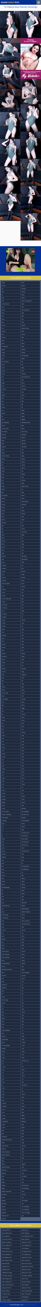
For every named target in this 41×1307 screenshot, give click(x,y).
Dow (3, 665)
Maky (3, 1158)
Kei (3, 994)
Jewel (3, 884)
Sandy (23, 893)
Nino (23, 547)
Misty (23, 346)
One (23, 635)
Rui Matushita (25, 869)
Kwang (3, 1048)
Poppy (23, 784)
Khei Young (5, 1000)
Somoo (23, 951)
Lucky (3, 1115)
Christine (4, 614)
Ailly (3, 298)
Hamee (4, 799)
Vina (23, 1100)
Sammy (23, 887)
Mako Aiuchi (5, 1145)
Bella (3, 486)
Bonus (3, 541)
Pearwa (23, 699)
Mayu (3, 1188)
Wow (23, 1139)
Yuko (23, 1182)
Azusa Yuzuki (5, 428)
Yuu (23, 1203)
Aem (3, 291)
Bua (3, 559)
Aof (3, 380)
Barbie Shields (5, 456)
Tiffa (23, 1018)
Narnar (23, 465)
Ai (2, 294)
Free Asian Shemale (7, 1239)
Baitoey (4, 434)
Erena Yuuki (5, 693)
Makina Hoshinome (7, 1139)
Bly (3, 525)
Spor (23, 966)
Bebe (3, 471)
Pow (23, 790)
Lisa (3, 1091)
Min (22, 319)
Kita (3, 1021)
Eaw (3, 677)
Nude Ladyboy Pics (7, 1245)
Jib (2, 890)
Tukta (23, 1070)
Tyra (23, 1082)
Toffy (23, 1036)
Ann (3, 358)
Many (3, 1164)
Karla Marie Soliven (7, 969)
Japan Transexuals (26, 1294)
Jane (3, 845)
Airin (3, 307)
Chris (3, 611)
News (23, 519)
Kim (3, 1015)
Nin (22, 538)
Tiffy (23, 1021)
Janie (3, 848)
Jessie (3, 881)
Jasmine (4, 854)
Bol (3, 532)
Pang (23, 671)
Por (22, 787)
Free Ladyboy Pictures (27, 1236)
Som (23, 948)
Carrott (4, 577)
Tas (22, 1000)
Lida (3, 1079)
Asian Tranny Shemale (7, 1284)
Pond (23, 766)
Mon (23, 380)
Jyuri (3, 936)
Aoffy (3, 383)
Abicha (3, 285)
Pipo (23, 744)
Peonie (23, 714)
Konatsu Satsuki (6, 1030)
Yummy (24, 1194)
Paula (23, 690)
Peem (23, 705)
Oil (22, 626)
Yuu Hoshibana (25, 1209)
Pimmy (23, 732)
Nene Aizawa (25, 501)
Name (23, 428)
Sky (22, 933)
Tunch (23, 1076)
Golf (3, 781)
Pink (23, 738)
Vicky (23, 1097)
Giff (3, 766)
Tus (22, 1079)
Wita (23, 1133)
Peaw (23, 702)
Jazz (3, 860)
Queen (23, 802)
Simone (23, 930)
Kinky (3, 1018)
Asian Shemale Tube (7, 1251)
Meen (3, 1197)
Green (3, 793)
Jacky (3, 839)
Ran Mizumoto (25, 814)
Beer (3, 477)
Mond (23, 383)
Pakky (23, 656)
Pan (22, 665)
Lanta (3, 1057)
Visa (23, 1103)
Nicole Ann (24, 532)
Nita (23, 550)
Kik (3, 1009)
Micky (23, 294)
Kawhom (4, 987)
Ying (23, 1158)
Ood (23, 638)
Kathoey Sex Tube (26, 1269)
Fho (3, 729)
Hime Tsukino (5, 811)
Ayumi (3, 425)
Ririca (23, 848)
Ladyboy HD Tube (26, 1287)
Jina (3, 896)
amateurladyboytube (27, 1291)
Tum (23, 1073)
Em (3, 684)
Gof (3, 775)
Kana (3, 948)
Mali (3, 1161)
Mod (23, 370)
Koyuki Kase (5, 1039)
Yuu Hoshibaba (25, 1206)
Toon (23, 1048)
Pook (23, 775)
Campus (4, 565)
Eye (3, 705)
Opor (23, 647)
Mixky (23, 358)
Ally (3, 322)
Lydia (3, 1124)
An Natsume (5, 346)
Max (3, 1176)
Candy (3, 571)
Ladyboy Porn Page (7, 1272)
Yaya (23, 1149)
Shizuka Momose (26, 924)
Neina (23, 495)
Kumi (3, 1042)
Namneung (24, 431)
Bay (3, 462)
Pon (23, 763)
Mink (23, 331)
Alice (3, 313)
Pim (23, 729)
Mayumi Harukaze (6, 1191)
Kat (3, 978)
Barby (3, 459)
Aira (3, 301)
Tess (23, 1015)
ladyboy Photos (6, 1269)
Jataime (4, 857)
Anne (3, 367)
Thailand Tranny (6, 1294)
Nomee (23, 571)
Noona (23, 586)
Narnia (23, 468)
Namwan (24, 443)
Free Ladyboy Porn (26, 1245)
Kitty (3, 1024)
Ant (3, 377)
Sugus (23, 969)
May (3, 1179)
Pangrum (24, 674)
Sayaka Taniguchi (26, 911)
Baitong (4, 437)
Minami (23, 325)
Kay (3, 990)
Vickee (23, 1094)
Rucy (23, 860)
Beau (3, 468)
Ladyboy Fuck (25, 1230)
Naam (23, 410)
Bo (2, 529)
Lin (3, 1085)
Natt (23, 477)
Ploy (23, 753)
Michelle (24, 288)
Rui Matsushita (25, 866)
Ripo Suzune (25, 845)
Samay (23, 884)
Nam (23, 425)
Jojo (3, 899)
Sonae (23, 954)
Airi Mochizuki (5, 304)
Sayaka (23, 905)
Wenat (23, 1118)
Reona (23, 826)
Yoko (23, 1167)
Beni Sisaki (4, 495)
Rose (23, 857)
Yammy (23, 1145)
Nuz (23, 614)
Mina (23, 322)
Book (3, 544)
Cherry (4, 595)
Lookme (4, 1103)
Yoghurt (24, 1164)
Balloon (4, 446)
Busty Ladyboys (6, 1248)
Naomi (23, 462)
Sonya (23, 960)
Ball (3, 443)
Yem (23, 1155)
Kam (3, 945)
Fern (3, 726)
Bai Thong (4, 431)
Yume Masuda (25, 1188)
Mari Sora (4, 1170)
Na (22, 407)
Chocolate (4, 604)
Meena (4, 1200)
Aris (3, 401)
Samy (23, 890)
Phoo (23, 726)
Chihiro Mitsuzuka (6, 598)
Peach (23, 693)
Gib (3, 759)
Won (23, 1136)
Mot (23, 401)
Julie (3, 921)
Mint (23, 337)
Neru (23, 507)
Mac (3, 1130)
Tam (23, 987)
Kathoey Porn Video (27, 1263)
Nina (23, 541)
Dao (3, 632)
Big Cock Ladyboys (6, 1242)
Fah (3, 711)
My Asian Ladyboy (26, 1281)
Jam (3, 842)
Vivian (23, 1106)
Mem (23, 282)
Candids (4, 568)
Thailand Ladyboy (6, 1300)
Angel (3, 349)
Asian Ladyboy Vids (7, 1278)
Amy (3, 343)
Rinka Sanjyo (25, 839)
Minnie (23, 334)
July (3, 924)
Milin (23, 313)
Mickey (23, 291)
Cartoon (4, 580)
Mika (23, 304)
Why (23, 1124)
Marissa (4, 1173)
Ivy (2, 829)
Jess (3, 878)
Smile (23, 936)
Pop (23, 781)
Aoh (3, 386)
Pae (22, 650)
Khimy (3, 1003)
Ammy (3, 337)
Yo (22, 1161)
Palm (23, 659)
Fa (2, 708)
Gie (3, 763)
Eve (3, 702)
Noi (22, 565)
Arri (3, 410)
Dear (3, 638)
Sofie (23, 945)
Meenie (4, 1209)
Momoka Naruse (26, 377)
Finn (3, 732)
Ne (22, 489)
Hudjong (4, 820)
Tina (23, 1024)
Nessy (23, 510)
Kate (3, 981)
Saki (23, 875)
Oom (23, 641)
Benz (3, 501)
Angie (3, 352)
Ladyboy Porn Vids (26, 1242)
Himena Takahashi (6, 814)
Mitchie (23, 349)
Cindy (3, 620)
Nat (22, 471)
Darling (4, 635)
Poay (23, 756)
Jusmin (3, 930)
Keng (3, 997)
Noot (23, 589)
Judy (3, 911)
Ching (3, 601)
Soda (23, 942)
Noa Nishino (25, 559)
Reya (23, 829)
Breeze (4, 556)
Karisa (3, 966)
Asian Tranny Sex (26, 1260)
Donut (3, 662)
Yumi (23, 1191)
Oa (22, 617)
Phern (23, 720)
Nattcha (23, 480)
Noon (23, 583)
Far (3, 723)
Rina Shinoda (25, 835)
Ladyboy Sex (5, 1297)
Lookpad (4, 1106)
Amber (4, 331)
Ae (2, 288)
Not (22, 592)
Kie (3, 1006)
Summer (24, 975)
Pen (23, 711)
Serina (23, 914)
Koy (3, 1033)
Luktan (3, 1118)
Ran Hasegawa (25, 811)
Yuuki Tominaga (26, 1212)
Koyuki (3, 1036)
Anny (3, 374)
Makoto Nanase (6, 1152)
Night (23, 535)
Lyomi (3, 1127)
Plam (23, 750)
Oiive (23, 623)
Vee (23, 1091)
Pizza (23, 747)
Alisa (3, 319)
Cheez (3, 592)
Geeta (3, 756)
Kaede (3, 939)
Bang (3, 453)
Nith (23, 553)
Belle (3, 489)
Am (3, 328)
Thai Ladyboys (25, 1248)
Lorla (3, 1109)
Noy (23, 598)
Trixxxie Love (25, 1060)
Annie (3, 370)
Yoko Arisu (24, 1170)
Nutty (23, 611)
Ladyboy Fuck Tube (26, 1257)
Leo (3, 1076)
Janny (3, 851)
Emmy (3, 687)
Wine (23, 1130)
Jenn (3, 872)
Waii (23, 1109)
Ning (23, 544)
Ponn (23, 769)
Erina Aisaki (5, 699)
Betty (3, 510)
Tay (22, 1006)
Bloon (3, 519)
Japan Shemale (6, 1263)
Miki (23, 307)
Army (3, 407)
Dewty (3, 653)
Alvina (3, 325)
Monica (23, 386)
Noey (23, 562)
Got (3, 787)
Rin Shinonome (25, 832)
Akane (3, 310)
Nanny (23, 459)
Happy (3, 802)
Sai (22, 872)
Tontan (23, 1042)
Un (22, 1088)
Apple (3, 395)
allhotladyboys (25, 1297)
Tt (22, 1063)
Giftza (3, 769)
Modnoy (24, 374)
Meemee (4, 1194)
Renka (23, 823)
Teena (23, 1012)
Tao (22, 994)
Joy (3, 908)
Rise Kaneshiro (25, 851)
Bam (3, 449)
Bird (3, 516)
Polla (23, 759)
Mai (3, 1133)
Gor (3, 784)
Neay (23, 492)
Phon (23, 723)
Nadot (23, 416)
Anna (3, 364)
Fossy (3, 747)
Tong (23, 1039)
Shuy (23, 927)
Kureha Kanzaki (6, 1045)
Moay (23, 367)
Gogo (3, 778)
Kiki (3, 1012)
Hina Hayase (5, 817)
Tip (22, 1027)
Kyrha (3, 1051)
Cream (3, 623)
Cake (3, 562)
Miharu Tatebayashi (27, 301)
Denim (3, 644)
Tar (22, 997)
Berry (3, 507)
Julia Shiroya (5, 914)
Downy (4, 668)
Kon (3, 1027)
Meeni (3, 1206)
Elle (3, 680)
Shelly (23, 918)
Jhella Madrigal (5, 887)
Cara (3, 574)
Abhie (3, 282)
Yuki (23, 1179)
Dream (4, 671)
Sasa (23, 899)
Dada (3, 629)
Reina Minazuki (25, 820)
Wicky (23, 1127)
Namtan (24, 440)
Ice (3, 826)
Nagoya (23, 419)
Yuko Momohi (25, 1185)
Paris (23, 677)
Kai (3, 942)
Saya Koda (24, 902)
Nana (23, 453)
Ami (3, 334)
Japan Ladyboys (25, 1239)
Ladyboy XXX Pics (6, 1230)
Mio (22, 340)
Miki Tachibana (25, 310)
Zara (23, 1215)
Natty (23, 483)
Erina (3, 696)
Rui (22, 863)
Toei (23, 1033)
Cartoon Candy (6, 583)
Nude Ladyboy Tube (7, 1260)
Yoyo (23, 1173)
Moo (23, 392)
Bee (3, 474)
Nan (23, 449)
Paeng (23, 653)
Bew (3, 513)
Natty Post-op (25, 486)
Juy (3, 933)
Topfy (23, 1051)
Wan (23, 1112)
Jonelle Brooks (5, 905)
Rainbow (24, 808)
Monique (24, 389)
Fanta (3, 720)
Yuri (23, 1197)
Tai (22, 984)
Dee (3, 641)
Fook (3, 744)
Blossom (4, 522)
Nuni (23, 601)
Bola (3, 535)
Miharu (23, 298)
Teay (23, 1009)
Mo (22, 364)
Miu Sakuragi (25, 355)
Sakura (23, 878)
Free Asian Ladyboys (7, 1275)
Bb (2, 465)
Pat (22, 680)
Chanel (4, 589)
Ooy (23, 644)
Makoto (4, 1149)
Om (22, 632)
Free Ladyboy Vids (6, 1257)
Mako (3, 1142)
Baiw (3, 440)
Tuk (22, 1066)
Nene (23, 498)
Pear (23, 696)
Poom (23, 778)
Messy (23, 285)
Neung (23, 513)
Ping (23, 735)
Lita (3, 1097)
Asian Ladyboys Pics (7, 1281)
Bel (3, 480)
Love (3, 1112)
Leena (3, 1066)
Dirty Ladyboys (25, 1284)
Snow (23, 939)
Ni (22, 522)
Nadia (23, 413)
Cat (3, 586)
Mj (22, 361)
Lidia (3, 1082)
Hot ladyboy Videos (26, 1251)
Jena (3, 869)
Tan (22, 990)
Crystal (3, 626)
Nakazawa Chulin (26, 422)
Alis (3, 316)
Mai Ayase (4, 1136)
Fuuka (3, 753)
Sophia (23, 963)
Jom (3, 902)
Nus (22, 604)
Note (23, 595)
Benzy (3, 504)
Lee (3, 1063)
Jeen (3, 863)
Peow (23, 717)
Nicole (23, 529)
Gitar (3, 772)
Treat (23, 1057)
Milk (23, 316)
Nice (23, 525)
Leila (3, 1070)
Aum (3, 419)
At (2, 416)
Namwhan (24, 446)
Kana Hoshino (5, 951)
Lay (3, 1060)
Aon (3, 392)
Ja (2, 835)
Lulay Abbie (5, 1121)
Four (3, 750)
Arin (3, 398)
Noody (23, 577)
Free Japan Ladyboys (27, 1275)
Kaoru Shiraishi (6, 954)
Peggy (23, 708)
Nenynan (24, 504)
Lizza (3, 1100)
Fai (2, 714)
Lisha (3, 1094)
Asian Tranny (25, 1278)
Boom (3, 547)
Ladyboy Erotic (6, 1266)
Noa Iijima (24, 556)
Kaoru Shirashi (5, 957)
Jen (3, 866)
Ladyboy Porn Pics (6, 1287)
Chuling (4, 617)
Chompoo (4, 608)
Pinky (23, 741)
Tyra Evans (24, 1085)
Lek (3, 1073)
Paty (23, 687)
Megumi (4, 1212)
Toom (23, 1045)
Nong (23, 574)
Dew (3, 650)
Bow (3, 553)
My (22, 404)
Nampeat (24, 434)
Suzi (23, 981)
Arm (3, 404)
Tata (23, 1003)
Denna (3, 647)
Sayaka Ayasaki (25, 908)
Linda (3, 1088)
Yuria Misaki (25, 1200)
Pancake (24, 668)
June (3, 927)
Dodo (3, 659)
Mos (23, 398)
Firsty (3, 735)
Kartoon (4, 975)
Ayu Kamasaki (5, 422)
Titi (22, 1030)
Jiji (2, 893)
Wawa (23, 1115)
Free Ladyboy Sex (26, 1254)
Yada (23, 1142)
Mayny (3, 1185)
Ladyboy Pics (25, 1300)
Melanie (4, 1218)
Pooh (23, 772)
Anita (3, 355)
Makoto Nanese (6, 1155)
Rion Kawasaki (25, 842)
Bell (3, 483)
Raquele (24, 817)
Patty (23, 684)
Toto (23, 1054)
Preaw (23, 796)
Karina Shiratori (6, 963)
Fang (3, 717)
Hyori (3, 823)
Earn (3, 674)
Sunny (23, 978)
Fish (3, 738)
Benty (3, 498)
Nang (23, 456)
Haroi (3, 805)
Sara (23, 896)
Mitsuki (23, 352)
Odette (23, 620)
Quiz (23, 805)
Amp (3, 340)
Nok (23, 568)
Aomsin (4, 389)
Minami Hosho (25, 328)
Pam (23, 662)
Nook (23, 580)
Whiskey (24, 1121)
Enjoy (3, 690)
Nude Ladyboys (6, 1236)
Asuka (3, 413)
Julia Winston (5, 918)
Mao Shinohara (6, 1167)
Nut (22, 608)
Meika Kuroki (5, 1215)
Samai (23, 881)
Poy (22, 793)
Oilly (23, 629)
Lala (3, 1054)
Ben (3, 492)
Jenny (3, 875)
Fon (3, 741)
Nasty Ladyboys (6, 1291)
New (23, 516)
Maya (3, 1182)
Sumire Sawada (25, 972)
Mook (23, 395)
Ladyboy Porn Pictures (27, 1266)
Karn (3, 972)
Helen (3, 808)
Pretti (23, 799)
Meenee (4, 1203)
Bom (3, 538)
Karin (3, 960)
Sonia (23, 957)
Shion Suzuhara (25, 921)
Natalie (23, 474)
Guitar (3, 796)
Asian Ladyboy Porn (7, 1233)
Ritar (23, 854)
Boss (3, 550)
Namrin (23, 437)
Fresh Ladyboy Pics (7, 1254)
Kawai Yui (4, 984)
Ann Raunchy (5, 361)
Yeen (23, 1152)
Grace (3, 790)
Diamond (4, 656)
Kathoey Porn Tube (26, 1272)
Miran (23, 343)
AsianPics (10, 2)
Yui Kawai (24, 1176)
